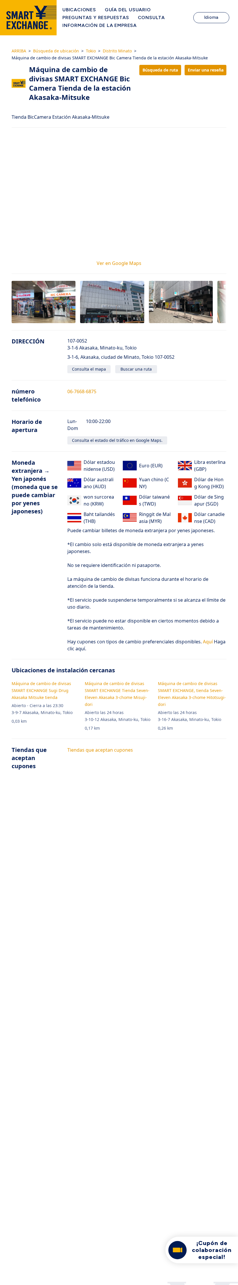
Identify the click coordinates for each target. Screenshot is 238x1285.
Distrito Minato (117, 51)
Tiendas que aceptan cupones (100, 750)
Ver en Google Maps (119, 263)
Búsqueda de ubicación (56, 51)
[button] (43, 302)
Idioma (211, 17)
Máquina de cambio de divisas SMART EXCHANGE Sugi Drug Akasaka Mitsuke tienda (41, 690)
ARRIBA (19, 51)
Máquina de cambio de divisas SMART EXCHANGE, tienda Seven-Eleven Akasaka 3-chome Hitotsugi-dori (192, 694)
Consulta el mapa (89, 369)
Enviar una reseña (205, 70)
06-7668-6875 (81, 391)
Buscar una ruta (136, 369)
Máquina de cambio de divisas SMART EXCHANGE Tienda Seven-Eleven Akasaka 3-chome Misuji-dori (117, 694)
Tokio (91, 51)
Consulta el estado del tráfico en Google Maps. (117, 440)
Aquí (207, 641)
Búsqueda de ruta (160, 70)
